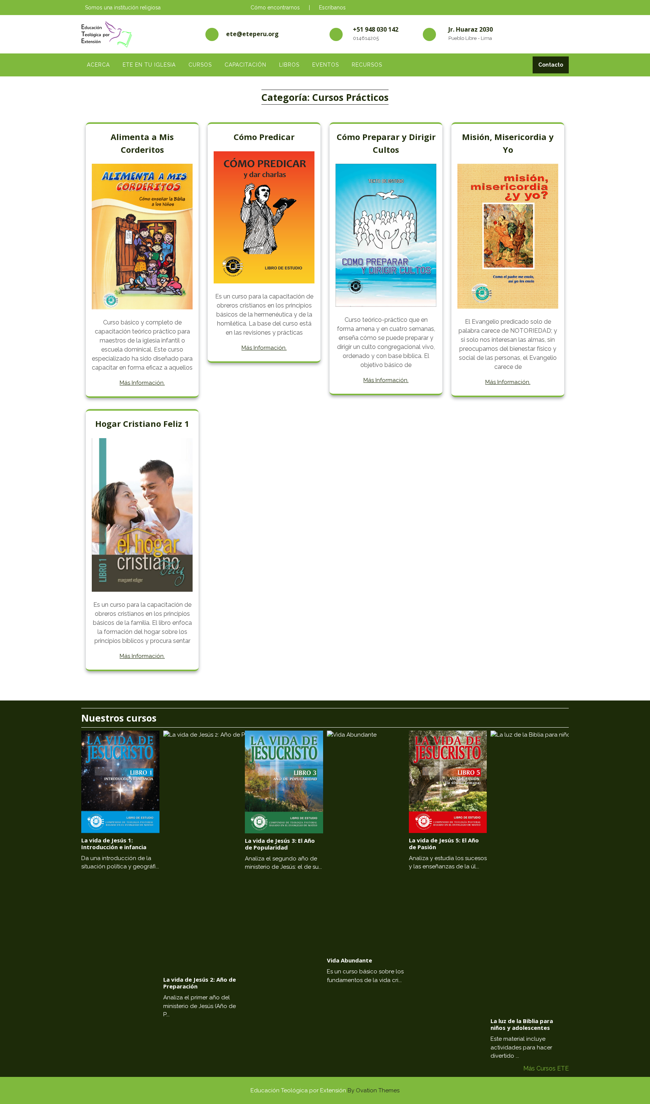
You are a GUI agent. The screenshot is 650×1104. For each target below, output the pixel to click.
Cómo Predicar (264, 136)
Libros (289, 65)
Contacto (550, 65)
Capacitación (245, 65)
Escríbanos (332, 8)
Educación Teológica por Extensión (325, 1090)
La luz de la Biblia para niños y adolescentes (522, 1024)
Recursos (367, 65)
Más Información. (142, 382)
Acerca (98, 65)
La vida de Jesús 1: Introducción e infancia (113, 843)
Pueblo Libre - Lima (470, 38)
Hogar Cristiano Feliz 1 (142, 423)
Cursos (200, 65)
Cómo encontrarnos (275, 8)
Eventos (325, 65)
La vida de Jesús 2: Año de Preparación (199, 983)
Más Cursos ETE (546, 1068)
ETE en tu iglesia (149, 65)
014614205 (366, 38)
